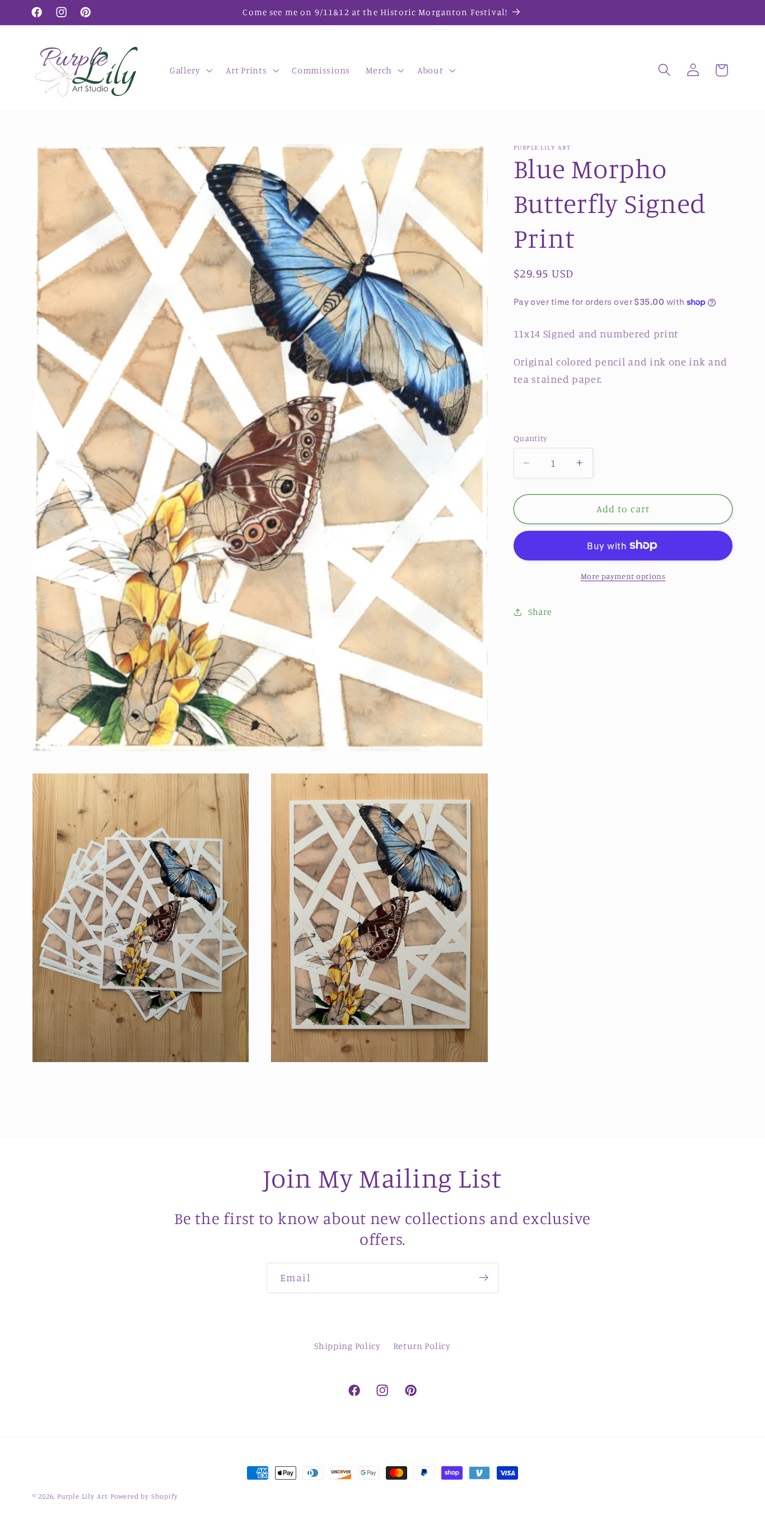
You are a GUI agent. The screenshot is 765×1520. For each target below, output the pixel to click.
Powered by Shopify (144, 1496)
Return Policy (422, 1345)
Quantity (531, 438)
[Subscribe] (483, 1278)
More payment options (623, 576)
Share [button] (540, 611)
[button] (190, 70)
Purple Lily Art (82, 1496)
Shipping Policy (347, 1345)
